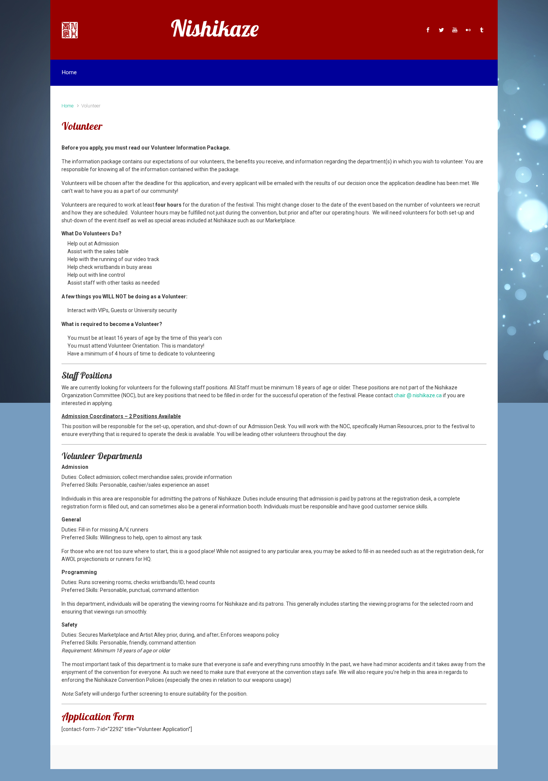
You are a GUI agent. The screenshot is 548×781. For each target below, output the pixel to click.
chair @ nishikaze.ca (418, 395)
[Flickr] (468, 30)
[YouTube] (455, 30)
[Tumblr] (481, 30)
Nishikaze (215, 28)
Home (67, 106)
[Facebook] (428, 30)
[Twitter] (441, 30)
